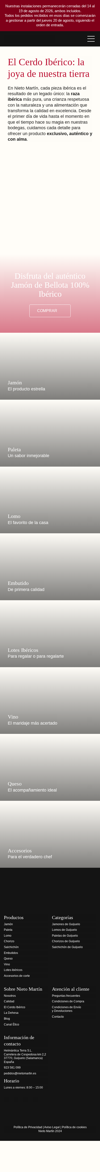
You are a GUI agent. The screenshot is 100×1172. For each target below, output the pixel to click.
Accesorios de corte (17, 976)
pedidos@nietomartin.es (20, 1073)
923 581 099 (12, 1067)
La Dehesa (11, 1013)
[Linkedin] (35, 1099)
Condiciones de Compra (68, 1001)
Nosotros (10, 995)
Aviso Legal (52, 1127)
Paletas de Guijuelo (65, 935)
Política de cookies (74, 1127)
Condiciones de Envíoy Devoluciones (66, 1009)
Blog (7, 1018)
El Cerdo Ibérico (14, 1007)
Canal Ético (11, 1024)
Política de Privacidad (28, 1127)
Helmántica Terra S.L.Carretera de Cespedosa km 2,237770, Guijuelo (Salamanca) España (25, 1056)
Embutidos (11, 953)
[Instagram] (25, 1099)
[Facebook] (6, 1099)
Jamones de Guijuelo (66, 924)
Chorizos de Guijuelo (66, 941)
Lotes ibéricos (13, 970)
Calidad (9, 1001)
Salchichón (11, 947)
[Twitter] (16, 1099)
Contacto (58, 1016)
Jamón (8, 924)
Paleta (8, 930)
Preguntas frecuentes (66, 995)
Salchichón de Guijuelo (67, 947)
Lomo (7, 935)
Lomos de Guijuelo (64, 930)
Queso (8, 958)
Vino (7, 964)
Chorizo (9, 941)
